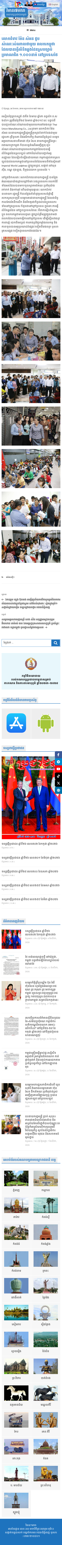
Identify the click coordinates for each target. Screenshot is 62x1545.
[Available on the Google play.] (45, 723)
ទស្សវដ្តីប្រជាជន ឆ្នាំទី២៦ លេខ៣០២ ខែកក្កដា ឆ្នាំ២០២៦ (30, 844)
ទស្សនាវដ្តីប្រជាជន (13, 748)
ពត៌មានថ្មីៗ (10, 577)
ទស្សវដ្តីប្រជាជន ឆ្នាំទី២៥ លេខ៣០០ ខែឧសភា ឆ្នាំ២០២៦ (30, 871)
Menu (32, 30)
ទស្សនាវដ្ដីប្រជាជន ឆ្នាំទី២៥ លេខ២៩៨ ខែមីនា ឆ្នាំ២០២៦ (30, 899)
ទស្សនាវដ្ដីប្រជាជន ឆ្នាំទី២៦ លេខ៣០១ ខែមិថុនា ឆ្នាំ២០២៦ (31, 858)
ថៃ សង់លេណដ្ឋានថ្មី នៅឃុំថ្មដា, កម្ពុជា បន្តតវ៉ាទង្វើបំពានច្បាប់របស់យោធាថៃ (42, 960)
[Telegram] (58, 761)
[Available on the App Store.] (16, 723)
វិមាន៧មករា (15, 10)
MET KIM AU (39, 108)
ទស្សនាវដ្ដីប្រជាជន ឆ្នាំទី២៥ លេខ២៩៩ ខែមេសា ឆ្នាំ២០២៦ (31, 885)
